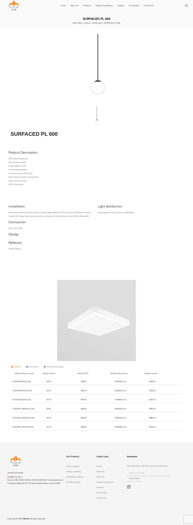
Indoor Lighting (72, 466)
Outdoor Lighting (73, 472)
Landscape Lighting (74, 477)
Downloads (134, 6)
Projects (120, 6)
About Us (75, 6)
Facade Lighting (73, 482)
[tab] (16, 367)
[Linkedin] (129, 487)
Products (87, 6)
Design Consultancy (104, 6)
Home (63, 6)
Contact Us (148, 6)
